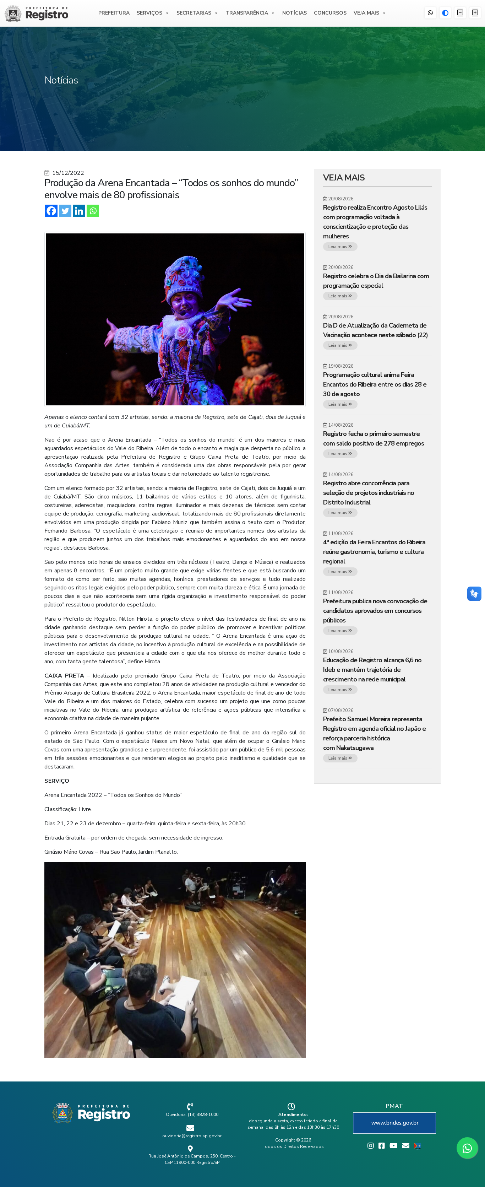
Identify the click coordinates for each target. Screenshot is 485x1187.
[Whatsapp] (93, 211)
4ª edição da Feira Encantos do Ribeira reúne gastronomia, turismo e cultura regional (374, 552)
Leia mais (338, 246)
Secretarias (193, 13)
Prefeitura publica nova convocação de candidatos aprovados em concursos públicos (375, 611)
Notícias (294, 13)
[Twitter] (65, 211)
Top (468, 1170)
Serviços (149, 13)
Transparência (246, 13)
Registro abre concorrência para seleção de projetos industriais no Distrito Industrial (368, 493)
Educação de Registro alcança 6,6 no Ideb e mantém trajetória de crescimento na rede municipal (372, 670)
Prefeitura (114, 13)
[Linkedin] (79, 211)
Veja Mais (366, 13)
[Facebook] (51, 211)
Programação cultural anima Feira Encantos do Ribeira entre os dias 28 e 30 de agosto (374, 384)
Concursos (330, 13)
